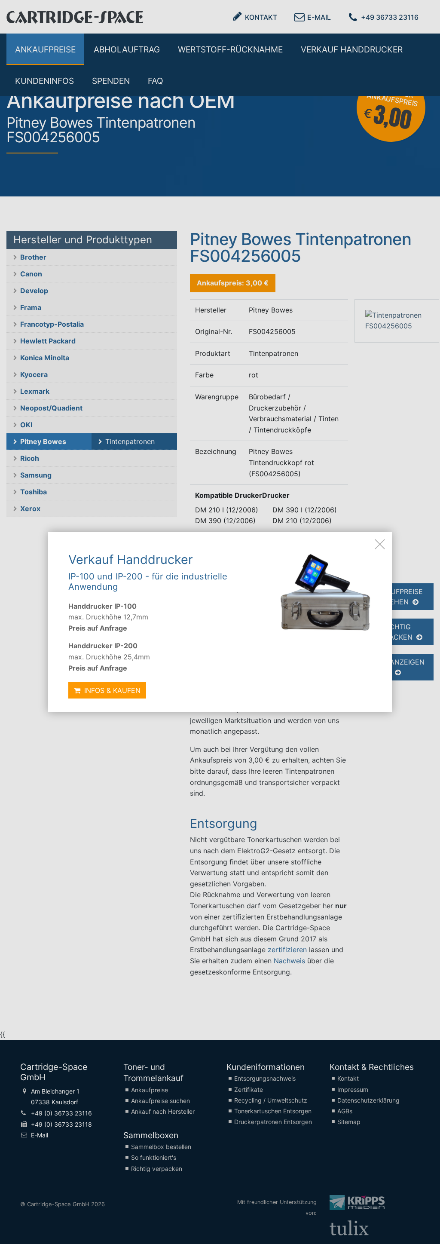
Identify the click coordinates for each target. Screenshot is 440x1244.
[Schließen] (380, 544)
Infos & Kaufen (111, 690)
